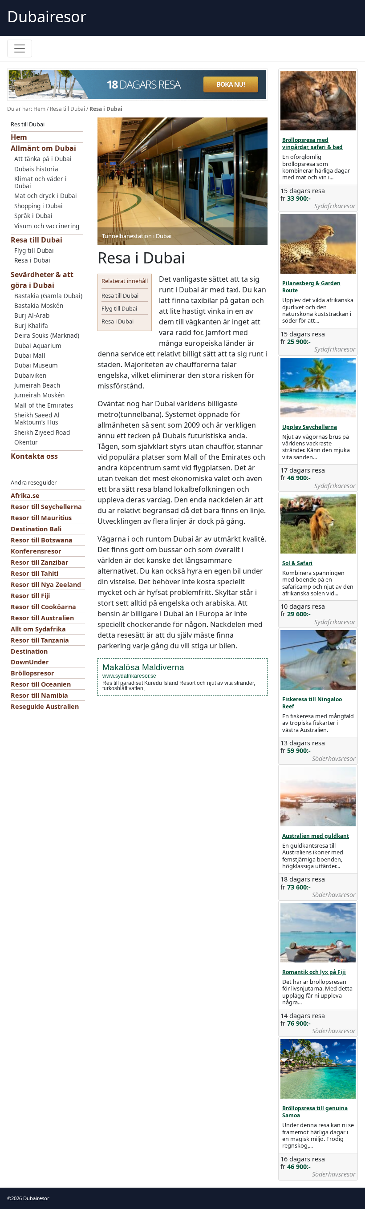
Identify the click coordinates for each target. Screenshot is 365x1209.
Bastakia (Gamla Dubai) (48, 295)
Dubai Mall (29, 355)
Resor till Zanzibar (40, 562)
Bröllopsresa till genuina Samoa (315, 1111)
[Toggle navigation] (19, 48)
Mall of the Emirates (43, 405)
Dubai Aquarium (37, 345)
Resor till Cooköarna (43, 606)
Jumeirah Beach (37, 385)
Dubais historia (36, 169)
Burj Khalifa (31, 325)
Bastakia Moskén (38, 305)
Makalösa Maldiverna (143, 667)
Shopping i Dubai (38, 206)
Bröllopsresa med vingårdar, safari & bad (312, 143)
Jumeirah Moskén (39, 395)
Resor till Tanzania (40, 640)
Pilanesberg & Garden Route (311, 286)
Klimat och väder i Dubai (40, 182)
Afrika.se (25, 495)
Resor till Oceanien (41, 684)
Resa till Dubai (67, 109)
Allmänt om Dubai (43, 148)
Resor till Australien (42, 618)
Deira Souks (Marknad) (46, 335)
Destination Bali (36, 529)
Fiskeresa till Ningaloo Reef (312, 702)
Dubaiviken (30, 375)
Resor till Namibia (39, 695)
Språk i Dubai (33, 215)
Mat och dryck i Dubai (45, 195)
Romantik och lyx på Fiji (314, 972)
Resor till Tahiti (34, 573)
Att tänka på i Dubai (43, 158)
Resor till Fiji (30, 595)
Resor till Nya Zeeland (46, 584)
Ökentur (26, 442)
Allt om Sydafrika (38, 629)
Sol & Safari (297, 563)
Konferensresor (36, 551)
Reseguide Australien (45, 706)
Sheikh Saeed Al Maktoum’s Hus (37, 418)
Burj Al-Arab (31, 315)
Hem (39, 109)
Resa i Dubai (32, 260)
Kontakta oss (34, 456)
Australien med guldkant (315, 836)
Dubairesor (46, 16)
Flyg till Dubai (34, 250)
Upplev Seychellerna (309, 427)
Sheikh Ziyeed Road (42, 432)
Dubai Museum (36, 365)
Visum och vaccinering (46, 226)
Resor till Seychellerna (46, 506)
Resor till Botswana (42, 540)
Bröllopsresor (32, 673)
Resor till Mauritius (41, 518)
